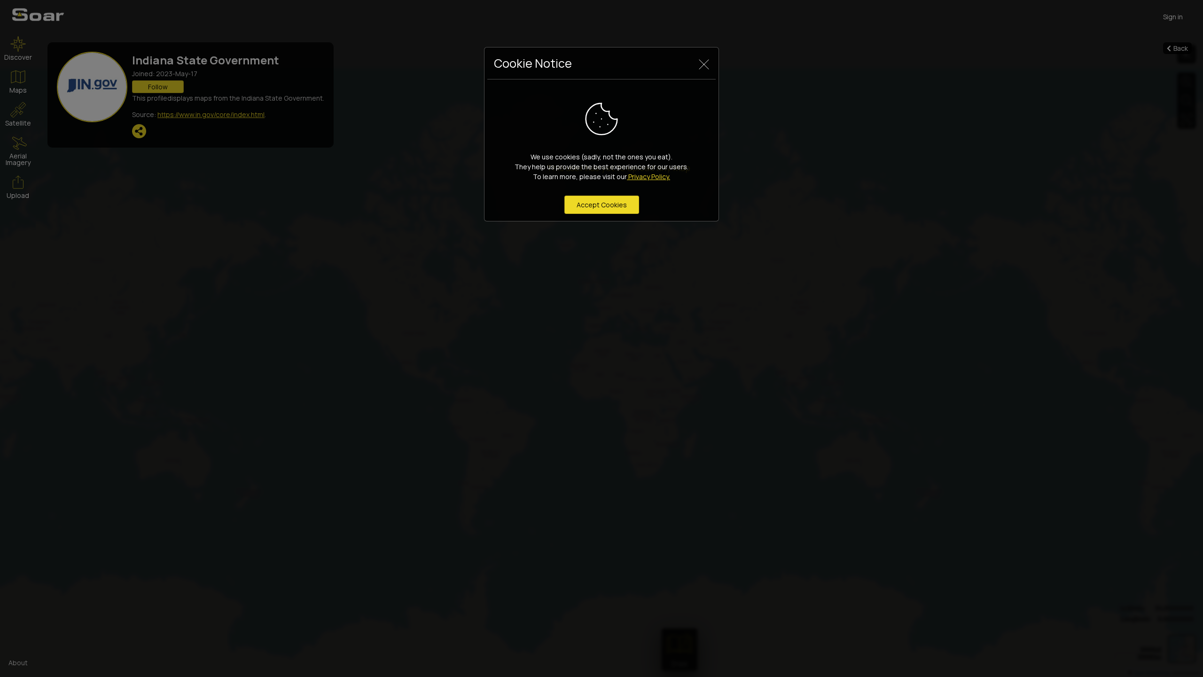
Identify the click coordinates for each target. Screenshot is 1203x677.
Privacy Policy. (648, 176)
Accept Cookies (602, 204)
